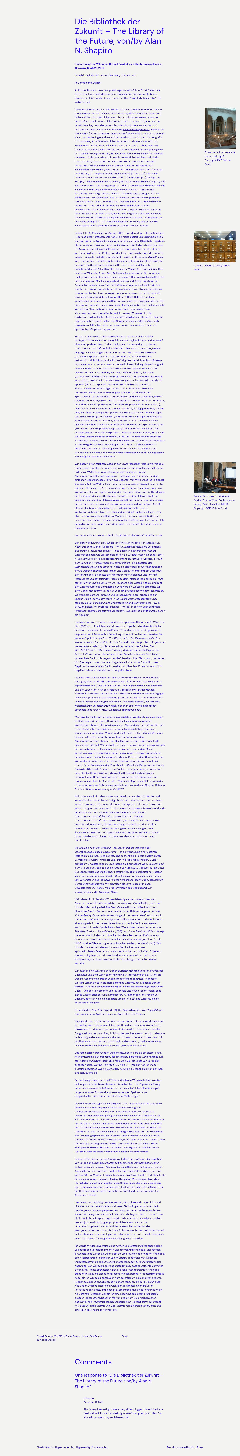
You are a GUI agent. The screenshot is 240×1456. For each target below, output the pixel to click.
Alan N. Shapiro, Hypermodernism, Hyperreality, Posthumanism (72, 1447)
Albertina (89, 1398)
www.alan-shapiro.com (136, 129)
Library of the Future (91, 1336)
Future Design (73, 1336)
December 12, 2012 (93, 1402)
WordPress (197, 1447)
